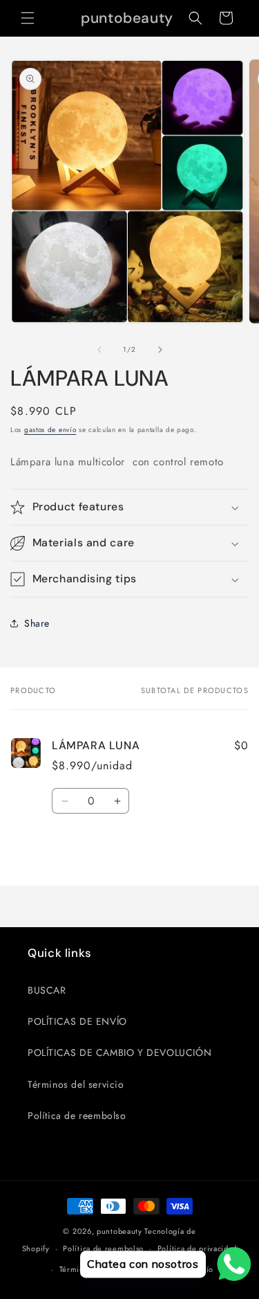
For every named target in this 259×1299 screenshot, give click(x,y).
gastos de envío (50, 429)
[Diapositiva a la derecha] (160, 349)
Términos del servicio (76, 1084)
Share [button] (37, 623)
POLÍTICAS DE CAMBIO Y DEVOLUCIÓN (119, 1052)
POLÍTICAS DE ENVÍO (77, 1021)
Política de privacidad (197, 1248)
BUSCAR (47, 990)
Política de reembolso (77, 1115)
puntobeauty (119, 1231)
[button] (27, 18)
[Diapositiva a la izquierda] (99, 349)
